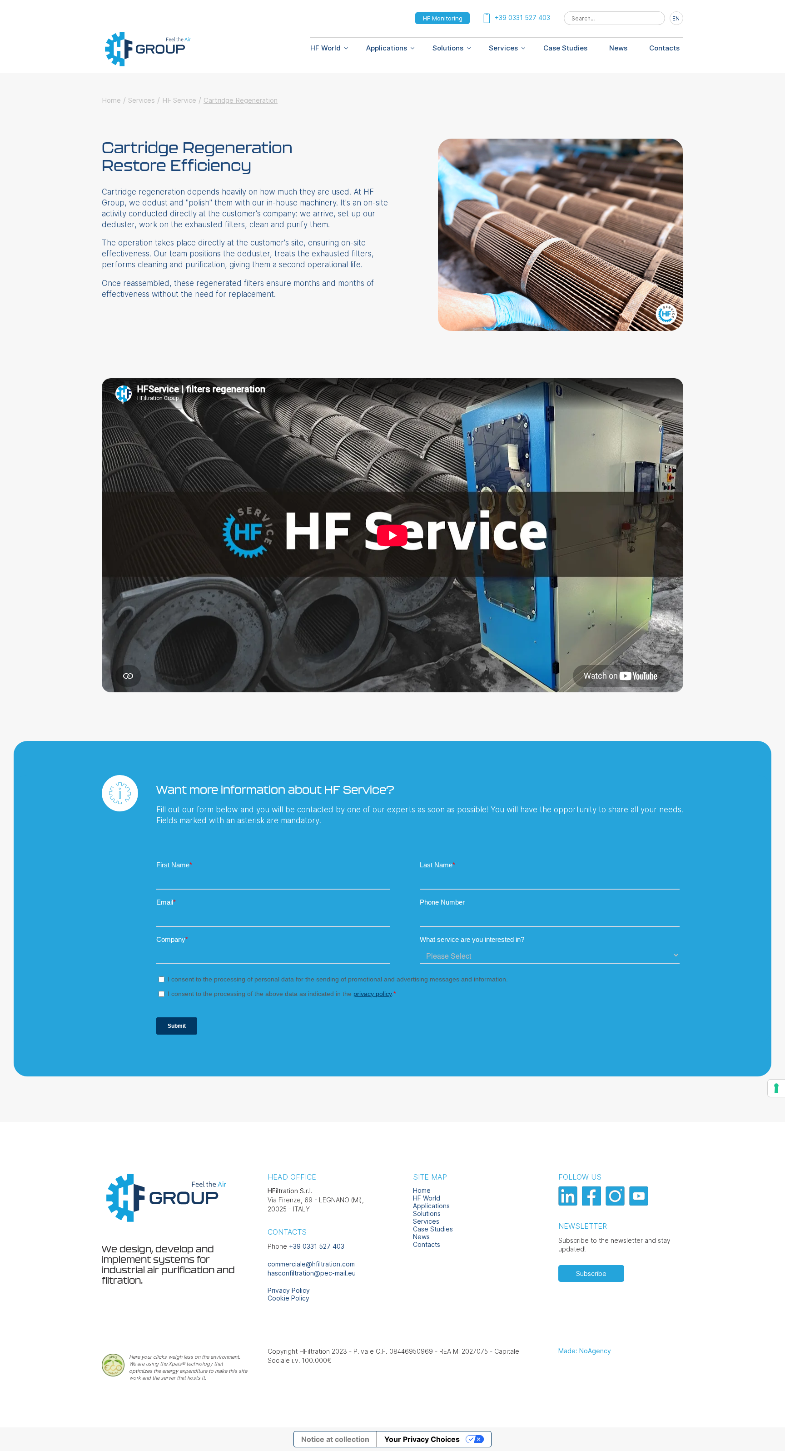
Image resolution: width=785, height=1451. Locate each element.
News (618, 48)
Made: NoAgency (584, 1351)
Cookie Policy (288, 1298)
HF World (426, 1198)
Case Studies (565, 48)
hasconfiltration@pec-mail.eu (312, 1273)
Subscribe (591, 1273)
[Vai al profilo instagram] (616, 1203)
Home (111, 100)
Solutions (447, 48)
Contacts (664, 48)
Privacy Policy (289, 1290)
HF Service (179, 100)
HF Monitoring (442, 18)
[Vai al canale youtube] (640, 1203)
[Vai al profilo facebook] (592, 1203)
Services (503, 48)
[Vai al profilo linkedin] (569, 1203)
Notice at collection (335, 1439)
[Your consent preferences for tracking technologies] (776, 1088)
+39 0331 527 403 (316, 1246)
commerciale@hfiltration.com (311, 1264)
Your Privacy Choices (422, 1439)
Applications (386, 48)
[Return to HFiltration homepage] (147, 65)
